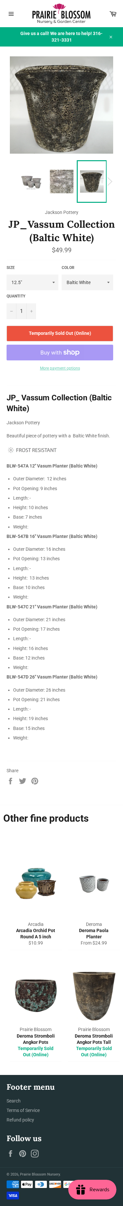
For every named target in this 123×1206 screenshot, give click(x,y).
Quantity (16, 296)
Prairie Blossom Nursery (40, 1174)
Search (14, 1100)
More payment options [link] (60, 368)
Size (11, 267)
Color (68, 267)
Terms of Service (23, 1110)
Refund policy (20, 1119)
